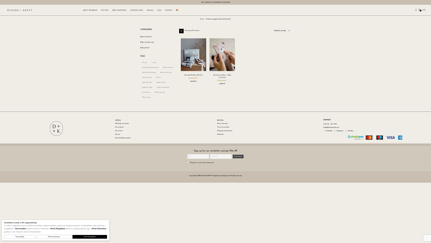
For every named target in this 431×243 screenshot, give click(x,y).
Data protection (222, 123)
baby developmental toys (150, 67)
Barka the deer (168, 67)
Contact (168, 10)
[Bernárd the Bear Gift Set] (193, 54)
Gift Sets (105, 10)
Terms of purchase (223, 127)
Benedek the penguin (149, 72)
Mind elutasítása (54, 237)
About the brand (90, 10)
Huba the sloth (147, 82)
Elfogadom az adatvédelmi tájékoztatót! (201, 162)
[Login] (416, 10)
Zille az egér (146, 97)
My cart (117, 134)
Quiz (159, 10)
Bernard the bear (166, 72)
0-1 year (144, 62)
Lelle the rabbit (147, 87)
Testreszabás (19, 237)
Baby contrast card (147, 42)
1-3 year (154, 62)
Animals (150, 10)
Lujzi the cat (146, 92)
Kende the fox (161, 82)
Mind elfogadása (90, 237)
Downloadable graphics (123, 138)
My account (119, 130)
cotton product (147, 77)
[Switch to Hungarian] (177, 10)
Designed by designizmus (220, 175)
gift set (158, 77)
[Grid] (181, 31)
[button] (422, 10)
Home (202, 19)
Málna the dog (160, 92)
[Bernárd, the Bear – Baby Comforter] (222, 54)
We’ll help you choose (122, 123)
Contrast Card (136, 10)
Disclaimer (220, 134)
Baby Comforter (119, 10)
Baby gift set (145, 48)
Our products (119, 127)
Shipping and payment (224, 130)
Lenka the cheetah (163, 87)
